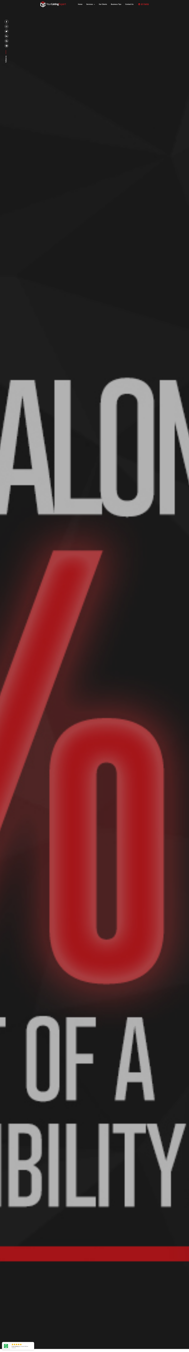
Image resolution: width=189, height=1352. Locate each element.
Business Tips (116, 4)
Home (80, 4)
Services (89, 4)
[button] (139, 4)
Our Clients (103, 4)
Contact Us (129, 4)
